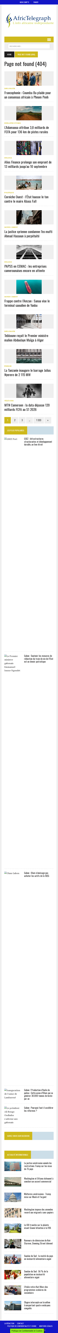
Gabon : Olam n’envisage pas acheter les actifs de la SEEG (36, 874)
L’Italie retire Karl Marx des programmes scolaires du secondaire (36, 1289)
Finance (8, 158)
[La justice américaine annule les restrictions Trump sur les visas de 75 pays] (12, 1169)
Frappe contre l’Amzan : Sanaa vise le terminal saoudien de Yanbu (27, 303)
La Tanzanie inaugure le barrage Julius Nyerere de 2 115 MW (27, 372)
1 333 (38, 420)
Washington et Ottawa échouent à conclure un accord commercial (38, 1180)
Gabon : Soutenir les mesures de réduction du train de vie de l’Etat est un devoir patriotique (38, 658)
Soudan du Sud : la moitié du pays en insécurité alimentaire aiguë (38, 1257)
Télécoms (9, 401)
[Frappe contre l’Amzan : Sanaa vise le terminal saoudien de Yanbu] (29, 292)
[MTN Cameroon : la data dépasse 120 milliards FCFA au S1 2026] (29, 396)
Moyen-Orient (11, 227)
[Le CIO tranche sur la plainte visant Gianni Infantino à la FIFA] (12, 1231)
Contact (20, 1323)
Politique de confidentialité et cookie (21, 1326)
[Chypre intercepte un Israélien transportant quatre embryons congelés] (12, 1308)
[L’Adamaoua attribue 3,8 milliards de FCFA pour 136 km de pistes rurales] (29, 118)
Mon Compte (24, 2)
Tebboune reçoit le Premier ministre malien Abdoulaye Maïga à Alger (26, 337)
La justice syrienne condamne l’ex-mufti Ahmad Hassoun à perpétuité (28, 233)
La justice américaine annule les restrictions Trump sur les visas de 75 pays (38, 1166)
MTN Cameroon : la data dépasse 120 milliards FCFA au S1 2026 (27, 407)
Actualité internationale (17, 1154)
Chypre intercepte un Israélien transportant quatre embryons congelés (37, 1305)
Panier (36, 2)
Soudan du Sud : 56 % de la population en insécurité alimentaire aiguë (36, 1274)
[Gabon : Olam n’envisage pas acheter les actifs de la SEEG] (12, 1080)
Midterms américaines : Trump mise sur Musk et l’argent (37, 1195)
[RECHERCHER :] (29, 46)
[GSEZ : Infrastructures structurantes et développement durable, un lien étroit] (12, 646)
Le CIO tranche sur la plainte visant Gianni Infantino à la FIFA (37, 1226)
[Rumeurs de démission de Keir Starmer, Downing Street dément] (12, 1246)
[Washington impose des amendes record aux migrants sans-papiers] (12, 1215)
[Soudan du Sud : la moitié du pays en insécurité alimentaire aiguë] (12, 1261)
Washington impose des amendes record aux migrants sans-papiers (38, 1211)
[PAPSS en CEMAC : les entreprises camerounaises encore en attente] (29, 257)
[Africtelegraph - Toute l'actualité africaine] (29, 20)
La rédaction (9, 1323)
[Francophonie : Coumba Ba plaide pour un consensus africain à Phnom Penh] (29, 83)
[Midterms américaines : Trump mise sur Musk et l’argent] (12, 1200)
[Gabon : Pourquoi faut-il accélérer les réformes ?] (12, 1122)
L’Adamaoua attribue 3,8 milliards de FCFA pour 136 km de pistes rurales (26, 129)
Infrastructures (12, 123)
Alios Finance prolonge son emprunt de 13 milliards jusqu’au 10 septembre (28, 164)
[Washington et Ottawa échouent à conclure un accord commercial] (12, 1184)
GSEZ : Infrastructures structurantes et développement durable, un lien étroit (38, 441)
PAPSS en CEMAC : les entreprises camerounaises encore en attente (25, 268)
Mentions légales (46, 1326)
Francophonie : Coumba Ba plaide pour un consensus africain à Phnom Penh (27, 94)
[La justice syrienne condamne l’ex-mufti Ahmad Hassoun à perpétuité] (29, 222)
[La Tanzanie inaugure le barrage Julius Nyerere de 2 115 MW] (29, 361)
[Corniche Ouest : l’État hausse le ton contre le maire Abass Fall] (29, 187)
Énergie (8, 366)
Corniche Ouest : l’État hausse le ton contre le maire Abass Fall (26, 199)
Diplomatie (9, 88)
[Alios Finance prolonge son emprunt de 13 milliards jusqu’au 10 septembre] (29, 153)
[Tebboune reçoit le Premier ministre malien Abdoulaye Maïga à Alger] (29, 326)
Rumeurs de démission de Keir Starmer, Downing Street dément (38, 1242)
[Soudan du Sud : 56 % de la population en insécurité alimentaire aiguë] (12, 1277)
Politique (9, 192)
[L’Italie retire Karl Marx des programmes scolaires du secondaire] (12, 1292)
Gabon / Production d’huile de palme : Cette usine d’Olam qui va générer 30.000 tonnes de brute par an (38, 1094)
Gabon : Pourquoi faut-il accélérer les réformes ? (38, 1109)
